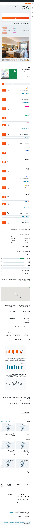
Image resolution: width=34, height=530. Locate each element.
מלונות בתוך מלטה (17, 522)
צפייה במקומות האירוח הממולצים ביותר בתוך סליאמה (7, 457)
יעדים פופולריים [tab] (19, 499)
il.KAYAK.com (28, 522)
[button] (1, 1)
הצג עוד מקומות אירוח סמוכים (5, 421)
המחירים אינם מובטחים (11, 512)
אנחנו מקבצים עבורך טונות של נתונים (23, 516)
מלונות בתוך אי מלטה (11, 522)
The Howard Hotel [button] (26, 450)
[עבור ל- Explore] (32, 12)
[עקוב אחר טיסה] (32, 14)
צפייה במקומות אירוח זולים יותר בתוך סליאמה (7, 439)
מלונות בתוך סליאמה (25, 504)
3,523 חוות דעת (23, 8)
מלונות (24, 522)
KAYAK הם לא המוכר (26, 514)
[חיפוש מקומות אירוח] (32, 8)
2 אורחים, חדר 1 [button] (26, 16)
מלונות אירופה (21, 522)
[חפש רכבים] (32, 10)
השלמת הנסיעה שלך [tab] (25, 499)
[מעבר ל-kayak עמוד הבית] (28, 3)
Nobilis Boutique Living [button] (11, 450)
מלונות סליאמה (6, 522)
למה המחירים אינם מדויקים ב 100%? (23, 518)
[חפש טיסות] (32, 6)
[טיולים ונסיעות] (32, 16)
